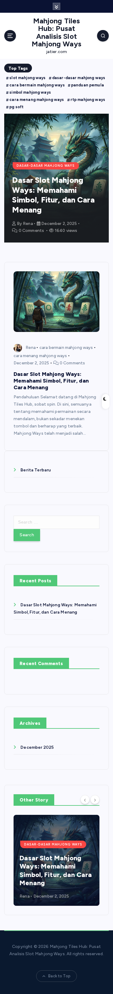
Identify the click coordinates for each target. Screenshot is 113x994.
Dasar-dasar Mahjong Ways (46, 166)
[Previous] (84, 799)
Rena (28, 223)
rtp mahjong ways (88, 99)
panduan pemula (87, 85)
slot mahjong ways (27, 77)
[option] (56, 178)
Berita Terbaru (35, 470)
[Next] (94, 799)
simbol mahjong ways (30, 92)
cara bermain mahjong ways (37, 85)
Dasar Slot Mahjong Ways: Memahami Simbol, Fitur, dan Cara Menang (53, 195)
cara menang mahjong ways (36, 99)
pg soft (16, 107)
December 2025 (37, 747)
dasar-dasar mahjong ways (78, 77)
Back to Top (59, 976)
